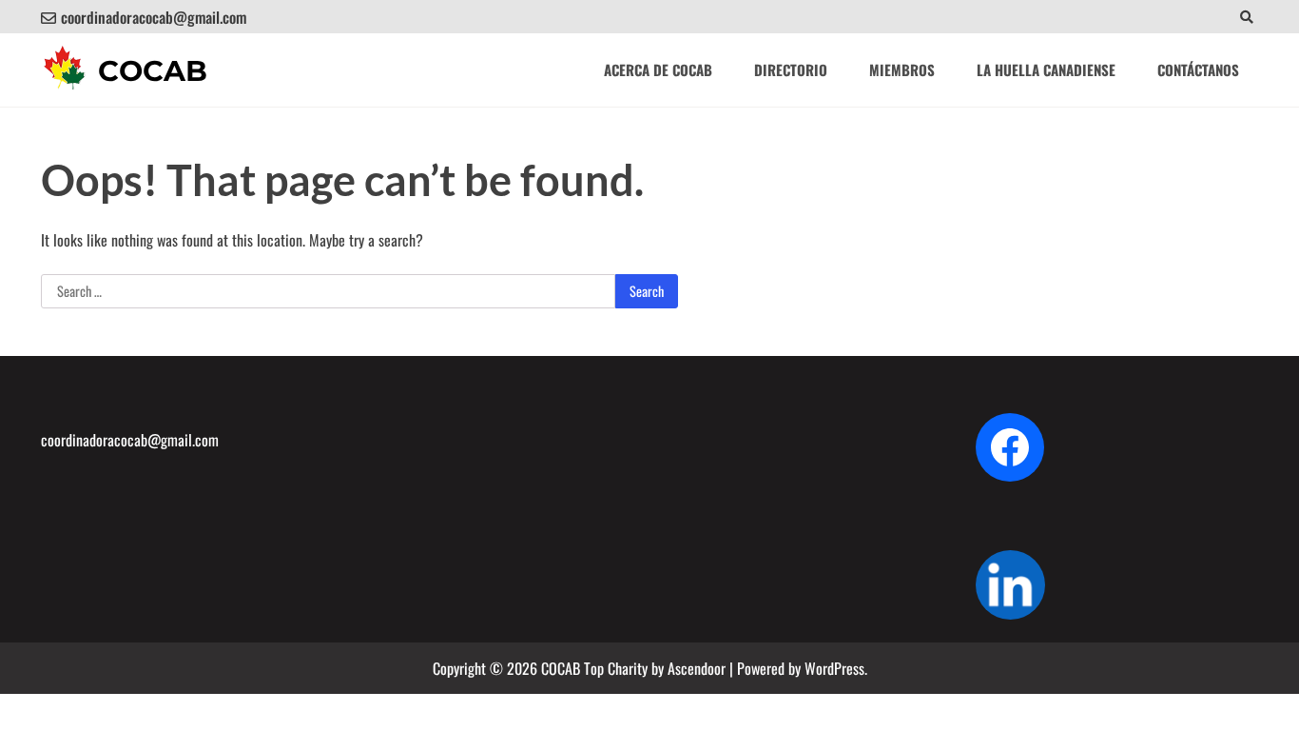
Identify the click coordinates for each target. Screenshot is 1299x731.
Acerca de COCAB (658, 69)
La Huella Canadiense (1046, 69)
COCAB (152, 71)
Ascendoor (697, 668)
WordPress (834, 668)
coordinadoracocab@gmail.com (153, 17)
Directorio (790, 69)
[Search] (1246, 17)
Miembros (902, 69)
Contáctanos (1198, 69)
